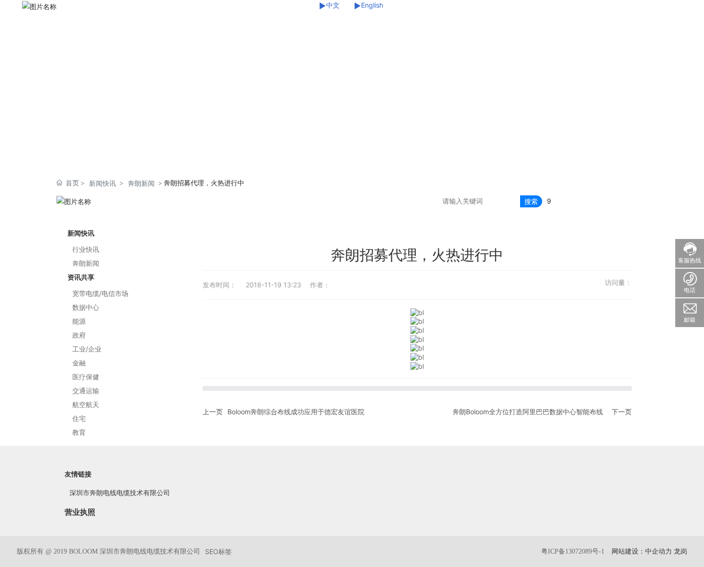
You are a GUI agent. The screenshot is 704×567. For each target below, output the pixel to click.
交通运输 (85, 390)
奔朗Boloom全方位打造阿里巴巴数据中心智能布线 (528, 412)
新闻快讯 (102, 183)
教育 (79, 432)
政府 (79, 335)
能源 (79, 321)
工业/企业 (87, 349)
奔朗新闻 (141, 183)
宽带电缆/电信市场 (100, 293)
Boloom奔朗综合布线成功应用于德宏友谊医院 (295, 412)
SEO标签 (218, 551)
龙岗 (680, 551)
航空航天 (85, 404)
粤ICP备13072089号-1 (572, 551)
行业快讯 (85, 249)
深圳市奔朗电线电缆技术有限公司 (119, 492)
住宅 (79, 418)
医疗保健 (85, 377)
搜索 (531, 201)
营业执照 (80, 512)
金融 (79, 363)
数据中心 (85, 307)
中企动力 (658, 551)
